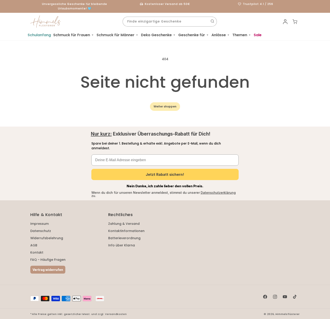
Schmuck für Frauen (71, 35)
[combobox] (170, 21)
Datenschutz (40, 231)
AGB (33, 245)
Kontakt (36, 252)
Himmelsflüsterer (287, 314)
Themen (239, 35)
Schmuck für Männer (115, 35)
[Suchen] (212, 21)
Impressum (39, 223)
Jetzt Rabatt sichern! (165, 174)
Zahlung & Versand (124, 223)
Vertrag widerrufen (48, 270)
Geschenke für (191, 35)
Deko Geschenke (156, 35)
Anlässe (218, 35)
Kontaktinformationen (126, 231)
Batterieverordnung (124, 238)
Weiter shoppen (165, 106)
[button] (73, 35)
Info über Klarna (121, 245)
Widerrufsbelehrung (46, 238)
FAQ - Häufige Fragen (48, 259)
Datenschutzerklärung (218, 192)
